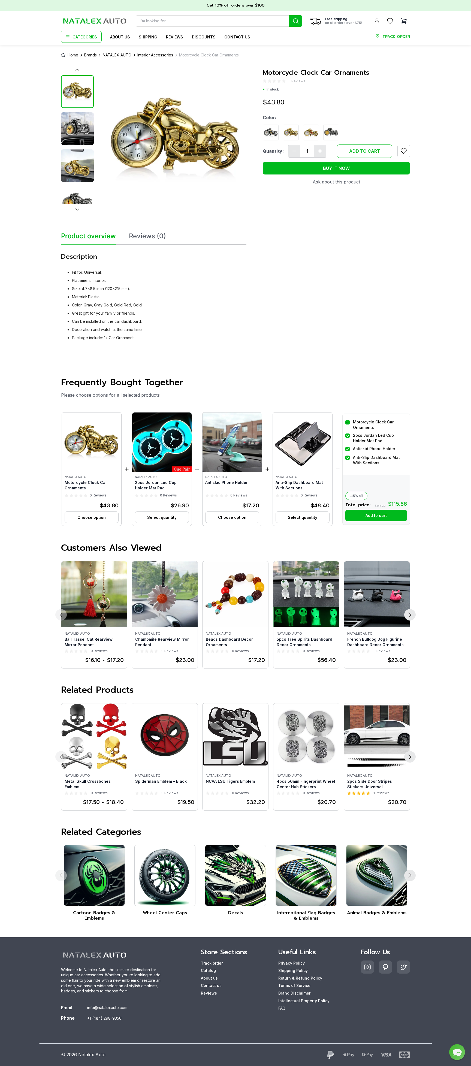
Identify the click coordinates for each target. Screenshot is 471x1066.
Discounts (204, 37)
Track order (212, 963)
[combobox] (219, 21)
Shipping (148, 37)
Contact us (237, 37)
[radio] (265, 81)
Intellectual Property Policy (304, 1000)
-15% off (356, 496)
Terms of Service (294, 985)
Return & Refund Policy (300, 978)
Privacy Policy (291, 963)
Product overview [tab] (88, 236)
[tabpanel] (153, 295)
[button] (92, 469)
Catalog (208, 970)
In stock (273, 89)
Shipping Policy (293, 970)
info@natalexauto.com (107, 1007)
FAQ (281, 1008)
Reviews (174, 37)
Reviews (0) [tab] (147, 236)
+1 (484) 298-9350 (104, 1018)
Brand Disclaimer (294, 993)
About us (120, 37)
